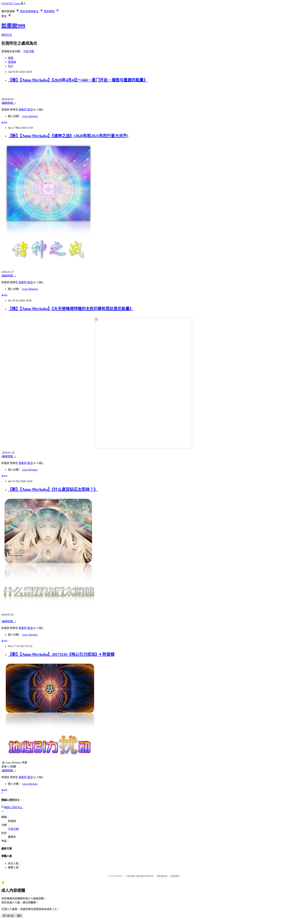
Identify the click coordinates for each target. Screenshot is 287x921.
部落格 (12, 62)
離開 (19, 916)
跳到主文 (6, 35)
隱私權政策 (162, 876)
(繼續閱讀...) (8, 103)
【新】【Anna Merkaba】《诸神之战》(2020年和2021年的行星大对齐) (68, 136)
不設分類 (28, 51)
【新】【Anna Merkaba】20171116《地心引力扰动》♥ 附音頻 (61, 654)
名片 (10, 66)
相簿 (10, 58)
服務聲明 (175, 876)
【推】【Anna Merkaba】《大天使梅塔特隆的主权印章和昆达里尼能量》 (71, 309)
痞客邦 (23, 109)
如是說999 (13, 26)
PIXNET (118, 876)
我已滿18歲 (8, 916)
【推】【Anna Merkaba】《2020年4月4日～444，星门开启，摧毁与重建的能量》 (77, 80)
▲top (4, 122)
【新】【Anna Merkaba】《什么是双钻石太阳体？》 (53, 489)
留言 (30, 109)
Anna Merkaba (30, 116)
